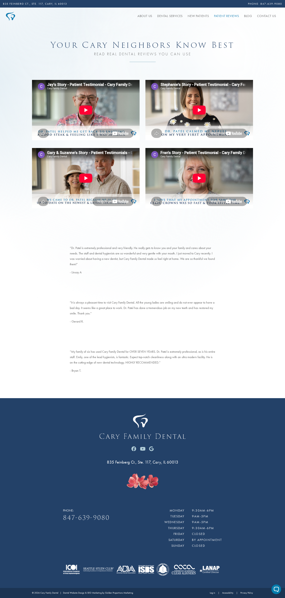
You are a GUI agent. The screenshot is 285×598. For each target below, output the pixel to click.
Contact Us (266, 16)
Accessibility (227, 592)
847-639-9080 (271, 3)
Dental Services (170, 16)
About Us (144, 16)
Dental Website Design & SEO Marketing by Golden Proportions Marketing (98, 592)
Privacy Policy (246, 592)
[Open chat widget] (276, 589)
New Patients (198, 16)
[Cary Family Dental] (10, 16)
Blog (248, 16)
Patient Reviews (226, 16)
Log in (212, 592)
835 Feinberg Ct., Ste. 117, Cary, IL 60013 (35, 3)
